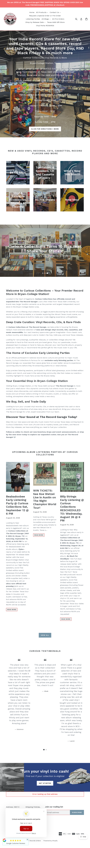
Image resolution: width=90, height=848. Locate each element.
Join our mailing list (54, 807)
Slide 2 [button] (45, 273)
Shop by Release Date (35, 22)
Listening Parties (33, 19)
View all (45, 635)
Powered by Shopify (50, 841)
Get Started (45, 783)
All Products (42, 12)
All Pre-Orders (58, 19)
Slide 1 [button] (42, 273)
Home (31, 12)
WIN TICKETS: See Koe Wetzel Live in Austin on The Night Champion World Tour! (44, 499)
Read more (11, 609)
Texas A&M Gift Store (56, 22)
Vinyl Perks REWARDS (45, 26)
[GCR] (4, 840)
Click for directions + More (45, 129)
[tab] (42, 273)
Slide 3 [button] (47, 273)
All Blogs (46, 19)
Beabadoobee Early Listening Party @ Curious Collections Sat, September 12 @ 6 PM (17, 505)
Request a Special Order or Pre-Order (45, 16)
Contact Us (55, 12)
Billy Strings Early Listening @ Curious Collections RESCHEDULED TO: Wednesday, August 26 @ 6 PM (72, 508)
